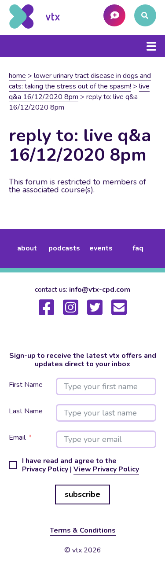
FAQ (137, 248)
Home (17, 76)
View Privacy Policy (106, 469)
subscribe (82, 494)
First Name (26, 385)
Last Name (26, 411)
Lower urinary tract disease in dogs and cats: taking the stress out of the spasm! (80, 81)
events (101, 248)
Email (17, 438)
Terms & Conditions (83, 530)
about (27, 248)
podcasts (64, 248)
